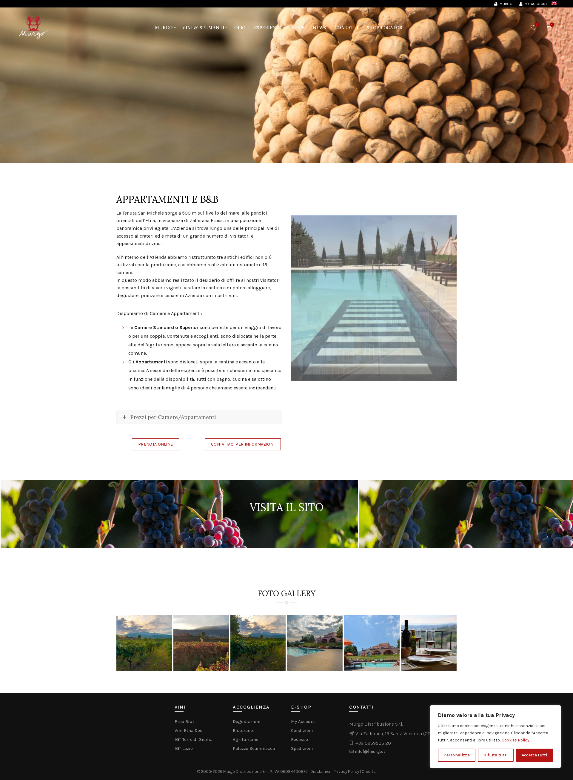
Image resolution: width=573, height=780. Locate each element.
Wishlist (537, 24)
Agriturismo (245, 739)
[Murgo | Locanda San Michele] (429, 643)
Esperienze (268, 27)
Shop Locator (385, 27)
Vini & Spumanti (203, 27)
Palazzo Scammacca (254, 748)
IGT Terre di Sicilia (193, 739)
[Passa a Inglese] (551, 3)
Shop (298, 27)
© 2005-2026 (210, 771)
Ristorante (244, 730)
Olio (240, 27)
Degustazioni (247, 721)
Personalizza (456, 755)
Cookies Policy (515, 740)
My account (536, 4)
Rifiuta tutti (495, 755)
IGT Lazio (184, 748)
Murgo (506, 4)
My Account (303, 721)
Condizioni (302, 730)
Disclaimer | (321, 771)
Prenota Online (155, 444)
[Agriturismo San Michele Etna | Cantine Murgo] (315, 643)
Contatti (346, 27)
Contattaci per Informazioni (243, 444)
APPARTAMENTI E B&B (167, 199)
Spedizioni (302, 748)
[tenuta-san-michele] (144, 643)
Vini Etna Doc (188, 730)
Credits (369, 771)
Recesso (299, 739)
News (319, 27)
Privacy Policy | (347, 771)
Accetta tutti (534, 755)
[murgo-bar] (201, 643)
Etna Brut (184, 721)
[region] (495, 736)
